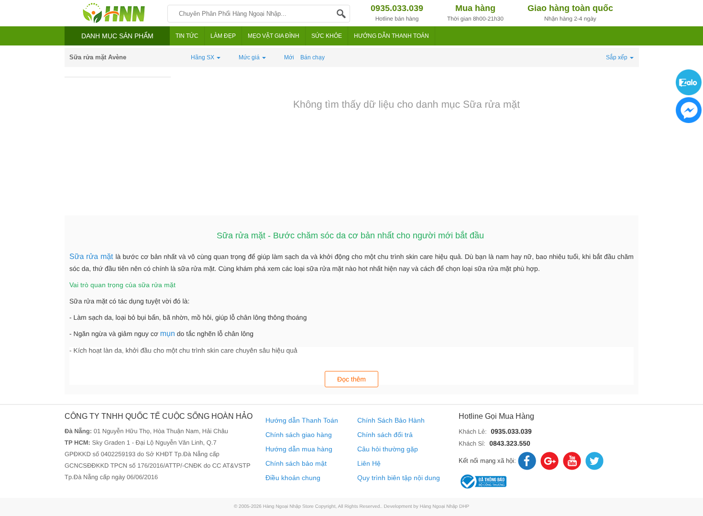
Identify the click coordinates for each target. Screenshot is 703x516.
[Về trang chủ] (114, 13)
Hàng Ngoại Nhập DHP (444, 506)
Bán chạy (312, 57)
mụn (167, 334)
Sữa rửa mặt (92, 257)
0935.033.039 (511, 431)
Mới (289, 57)
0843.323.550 (509, 443)
